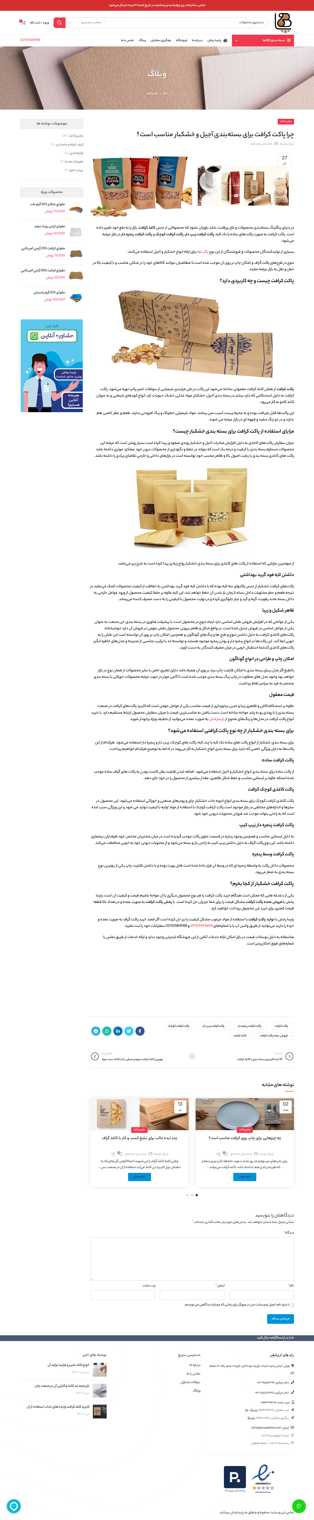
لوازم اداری (76, 153)
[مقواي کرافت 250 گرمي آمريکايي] (76, 253)
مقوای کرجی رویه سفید (49, 226)
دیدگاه (288, 1233)
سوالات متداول (190, 1382)
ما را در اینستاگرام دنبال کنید (275, 1338)
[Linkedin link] (118, 1031)
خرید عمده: (276, 1402)
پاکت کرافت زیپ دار (213, 1026)
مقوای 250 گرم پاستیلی (49, 292)
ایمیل (220, 1286)
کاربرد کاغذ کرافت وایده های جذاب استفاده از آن (58, 1407)
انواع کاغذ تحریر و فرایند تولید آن (68, 1365)
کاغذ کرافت (239, 1035)
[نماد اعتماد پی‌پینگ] (235, 1479)
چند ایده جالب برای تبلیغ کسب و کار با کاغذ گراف (139, 1138)
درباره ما (194, 1365)
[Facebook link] (140, 1031)
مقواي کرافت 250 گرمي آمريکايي (43, 248)
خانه (165, 94)
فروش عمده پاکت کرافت (274, 1035)
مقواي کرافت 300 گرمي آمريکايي (43, 270)
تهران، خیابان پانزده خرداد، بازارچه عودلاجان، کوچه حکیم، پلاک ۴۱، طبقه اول (251, 1369)
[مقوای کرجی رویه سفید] (76, 231)
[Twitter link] (129, 1031)
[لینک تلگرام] (95, 1031)
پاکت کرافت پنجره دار (249, 1026)
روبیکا (253, 1410)
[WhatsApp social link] (106, 1031)
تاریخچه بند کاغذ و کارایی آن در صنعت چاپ (61, 1386)
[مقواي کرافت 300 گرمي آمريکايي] (76, 275)
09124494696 (201, 926)
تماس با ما (193, 1374)
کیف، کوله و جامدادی (69, 144)
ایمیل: (270, 1428)
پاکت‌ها (202, 252)
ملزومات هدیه (74, 161)
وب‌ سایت (149, 1286)
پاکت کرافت (281, 1026)
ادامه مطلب (244, 1177)
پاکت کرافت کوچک (178, 1026)
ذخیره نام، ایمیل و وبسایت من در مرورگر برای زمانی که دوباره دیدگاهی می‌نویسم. (236, 1305)
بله (246, 1410)
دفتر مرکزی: (273, 1382)
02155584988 (30, 40)
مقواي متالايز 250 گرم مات (47, 204)
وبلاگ (196, 1391)
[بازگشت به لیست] (192, 1056)
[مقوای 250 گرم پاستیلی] (76, 297)
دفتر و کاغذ (152, 94)
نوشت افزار (76, 170)
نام (291, 1286)
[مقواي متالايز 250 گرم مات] (76, 209)
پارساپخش (216, 719)
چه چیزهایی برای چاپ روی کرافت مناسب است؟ (244, 1138)
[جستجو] (60, 22)
